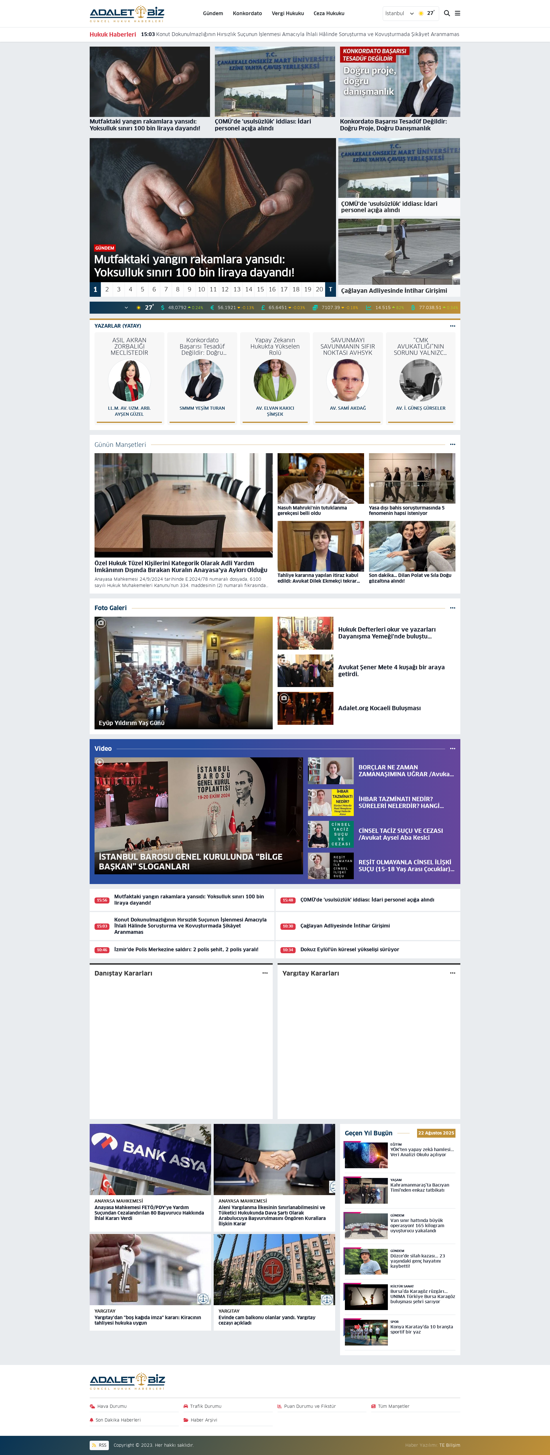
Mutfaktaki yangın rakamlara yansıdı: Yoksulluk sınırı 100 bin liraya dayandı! (189, 899)
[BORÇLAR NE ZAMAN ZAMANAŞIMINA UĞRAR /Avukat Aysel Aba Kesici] (331, 770)
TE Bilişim (449, 1445)
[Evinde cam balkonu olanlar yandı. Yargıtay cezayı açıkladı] (274, 1269)
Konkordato (247, 13)
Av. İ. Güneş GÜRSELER (420, 408)
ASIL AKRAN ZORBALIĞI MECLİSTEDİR (129, 346)
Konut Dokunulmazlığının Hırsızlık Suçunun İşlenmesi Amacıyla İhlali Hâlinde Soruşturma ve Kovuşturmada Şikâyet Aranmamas (190, 926)
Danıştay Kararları (123, 973)
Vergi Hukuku (288, 13)
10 (201, 289)
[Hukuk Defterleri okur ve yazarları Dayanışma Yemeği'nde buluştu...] (306, 633)
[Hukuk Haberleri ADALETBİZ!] (127, 13)
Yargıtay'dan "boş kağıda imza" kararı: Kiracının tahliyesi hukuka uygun (148, 1320)
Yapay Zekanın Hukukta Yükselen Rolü (275, 346)
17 (284, 289)
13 (237, 289)
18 (296, 289)
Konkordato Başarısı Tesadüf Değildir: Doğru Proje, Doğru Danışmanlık (202, 346)
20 (319, 289)
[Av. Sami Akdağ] (347, 380)
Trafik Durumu (205, 1406)
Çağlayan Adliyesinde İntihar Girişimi (192, 34)
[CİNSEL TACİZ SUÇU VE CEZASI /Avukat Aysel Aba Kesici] (331, 834)
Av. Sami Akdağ (348, 408)
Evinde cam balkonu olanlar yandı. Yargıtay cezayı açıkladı (267, 1320)
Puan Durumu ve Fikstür (310, 1406)
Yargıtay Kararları (310, 973)
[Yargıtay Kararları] (452, 973)
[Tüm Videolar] (452, 748)
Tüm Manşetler (394, 1406)
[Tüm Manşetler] (452, 444)
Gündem (213, 13)
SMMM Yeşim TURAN (202, 408)
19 (307, 289)
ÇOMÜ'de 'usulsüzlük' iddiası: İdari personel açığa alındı (367, 900)
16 (272, 289)
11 (213, 289)
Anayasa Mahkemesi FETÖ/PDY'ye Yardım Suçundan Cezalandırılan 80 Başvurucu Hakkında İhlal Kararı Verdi (149, 1213)
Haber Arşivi (204, 1420)
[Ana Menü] (455, 13)
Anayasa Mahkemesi (119, 1201)
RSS (101, 1445)
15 (260, 289)
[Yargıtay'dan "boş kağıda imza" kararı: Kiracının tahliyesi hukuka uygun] (150, 1269)
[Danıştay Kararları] (265, 973)
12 (225, 289)
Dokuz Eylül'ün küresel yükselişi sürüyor (349, 949)
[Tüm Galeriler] (452, 608)
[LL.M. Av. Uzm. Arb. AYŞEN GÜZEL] (129, 380)
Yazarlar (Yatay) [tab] (118, 326)
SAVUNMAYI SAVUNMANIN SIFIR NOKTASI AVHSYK (348, 346)
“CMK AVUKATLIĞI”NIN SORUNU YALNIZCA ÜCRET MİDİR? (420, 346)
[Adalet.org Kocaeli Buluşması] (306, 708)
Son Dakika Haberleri (118, 1420)
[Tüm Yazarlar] (452, 326)
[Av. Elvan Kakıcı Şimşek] (275, 380)
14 (248, 289)
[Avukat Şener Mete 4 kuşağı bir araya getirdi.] (306, 670)
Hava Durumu (112, 1406)
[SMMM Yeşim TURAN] (202, 380)
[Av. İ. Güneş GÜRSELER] (420, 380)
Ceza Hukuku (329, 13)
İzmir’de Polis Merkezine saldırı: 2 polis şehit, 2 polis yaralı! (186, 949)
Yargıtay (105, 1311)
